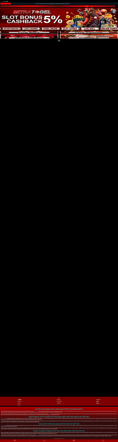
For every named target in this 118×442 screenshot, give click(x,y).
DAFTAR (29, 6)
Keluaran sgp (3, 425)
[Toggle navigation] (1, 1)
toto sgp (49, 413)
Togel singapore (3, 418)
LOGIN (87, 6)
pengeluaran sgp (35, 411)
